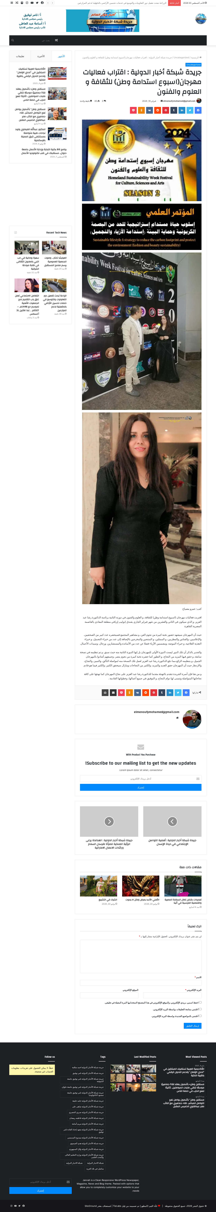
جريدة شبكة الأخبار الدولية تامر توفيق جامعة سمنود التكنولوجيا (85, 1093)
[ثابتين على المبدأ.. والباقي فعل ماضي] (133, 1087)
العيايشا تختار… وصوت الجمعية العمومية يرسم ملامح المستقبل (55, 261)
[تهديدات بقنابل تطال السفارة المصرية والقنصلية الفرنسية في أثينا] (182, 886)
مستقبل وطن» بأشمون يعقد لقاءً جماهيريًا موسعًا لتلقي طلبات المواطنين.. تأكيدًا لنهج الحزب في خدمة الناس (30, 94)
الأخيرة (41, 56)
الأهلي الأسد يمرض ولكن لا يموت (142, 900)
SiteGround (91, 1206)
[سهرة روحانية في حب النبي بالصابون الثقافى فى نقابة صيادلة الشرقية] (27, 248)
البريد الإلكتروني (193, 990)
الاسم (198, 977)
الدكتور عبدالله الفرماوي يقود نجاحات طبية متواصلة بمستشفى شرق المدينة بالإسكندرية (30, 135)
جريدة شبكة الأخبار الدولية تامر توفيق (88, 1073)
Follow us (50, 1057)
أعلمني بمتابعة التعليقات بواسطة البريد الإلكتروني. (176, 1009)
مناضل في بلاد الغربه (95, 1168)
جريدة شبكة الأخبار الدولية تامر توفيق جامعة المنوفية (85, 1080)
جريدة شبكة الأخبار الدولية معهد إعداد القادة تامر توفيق (84, 1130)
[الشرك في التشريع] (98, 886)
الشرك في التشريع (108, 900)
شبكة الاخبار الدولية (95, 1163)
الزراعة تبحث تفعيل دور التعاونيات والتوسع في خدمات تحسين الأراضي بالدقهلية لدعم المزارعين (54, 303)
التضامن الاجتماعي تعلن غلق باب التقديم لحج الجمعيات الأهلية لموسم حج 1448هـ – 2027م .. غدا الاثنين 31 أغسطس (112, 3)
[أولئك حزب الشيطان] (118, 1087)
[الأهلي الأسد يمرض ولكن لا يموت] (140, 886)
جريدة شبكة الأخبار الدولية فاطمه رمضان (86, 1118)
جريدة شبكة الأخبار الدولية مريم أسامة (88, 1123)
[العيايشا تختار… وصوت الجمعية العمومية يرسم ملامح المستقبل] (54, 248)
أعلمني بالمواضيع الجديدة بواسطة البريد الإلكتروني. (175, 1016)
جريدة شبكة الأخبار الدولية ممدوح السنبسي (85, 1137)
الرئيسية (195, 57)
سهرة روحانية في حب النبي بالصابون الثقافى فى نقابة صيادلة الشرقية (27, 263)
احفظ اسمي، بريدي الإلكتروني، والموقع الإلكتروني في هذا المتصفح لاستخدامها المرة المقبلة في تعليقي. (151, 1002)
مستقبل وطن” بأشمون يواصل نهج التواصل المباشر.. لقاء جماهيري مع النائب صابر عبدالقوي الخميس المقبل (30, 114)
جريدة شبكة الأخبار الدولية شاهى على (88, 1106)
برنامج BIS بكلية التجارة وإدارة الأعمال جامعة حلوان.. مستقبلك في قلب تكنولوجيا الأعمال (43, 151)
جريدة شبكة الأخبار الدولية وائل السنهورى (86, 1149)
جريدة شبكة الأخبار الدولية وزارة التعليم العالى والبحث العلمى (84, 1156)
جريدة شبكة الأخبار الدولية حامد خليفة (88, 1101)
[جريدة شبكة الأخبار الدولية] (201, 19)
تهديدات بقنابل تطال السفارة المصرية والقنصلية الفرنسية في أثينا (183, 901)
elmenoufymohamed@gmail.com (179, 101)
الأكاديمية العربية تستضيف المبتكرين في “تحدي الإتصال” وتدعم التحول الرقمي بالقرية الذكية (31, 74)
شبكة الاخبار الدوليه (74, 1163)
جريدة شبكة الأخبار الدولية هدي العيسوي (87, 1143)
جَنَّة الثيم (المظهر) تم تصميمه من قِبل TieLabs (135, 1206)
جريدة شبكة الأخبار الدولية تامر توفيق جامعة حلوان (83, 1087)
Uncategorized (181, 57)
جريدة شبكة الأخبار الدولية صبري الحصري (86, 1112)
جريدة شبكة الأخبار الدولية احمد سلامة (88, 1067)
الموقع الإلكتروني (130, 990)
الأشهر (61, 56)
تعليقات (20, 56)
